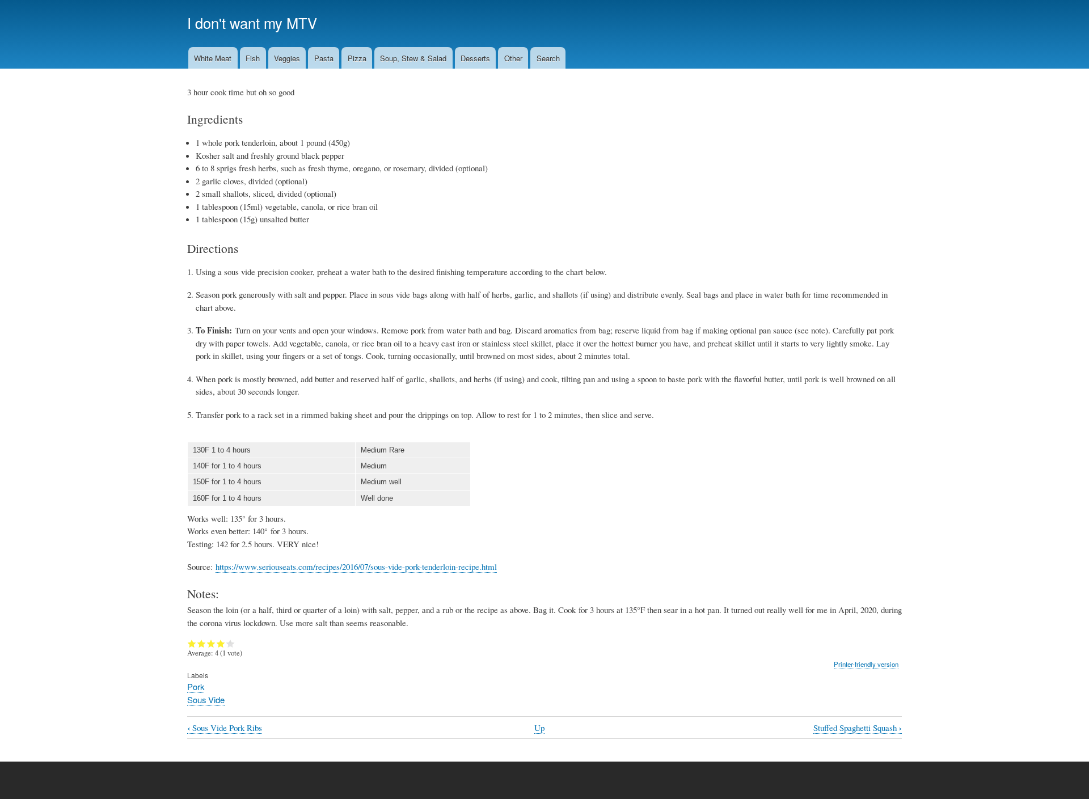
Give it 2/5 (201, 643)
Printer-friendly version (866, 664)
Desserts (475, 58)
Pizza (357, 58)
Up (539, 727)
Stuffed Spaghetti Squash (857, 728)
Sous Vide (206, 699)
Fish (253, 58)
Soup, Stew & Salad (413, 58)
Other (513, 58)
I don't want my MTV (252, 22)
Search (548, 58)
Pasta (324, 58)
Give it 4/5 (221, 643)
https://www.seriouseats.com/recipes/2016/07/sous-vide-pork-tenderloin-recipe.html (356, 566)
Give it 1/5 (192, 643)
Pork (195, 686)
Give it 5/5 (230, 643)
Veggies (287, 58)
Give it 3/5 (211, 643)
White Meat (212, 58)
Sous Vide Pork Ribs (224, 728)
